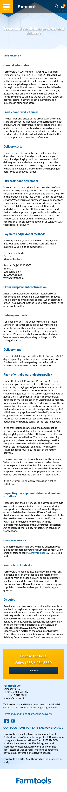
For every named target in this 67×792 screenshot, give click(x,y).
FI (59, 11)
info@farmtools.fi (35, 552)
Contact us (33, 670)
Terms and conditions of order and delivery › (27, 713)
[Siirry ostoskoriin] (62, 7)
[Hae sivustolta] (56, 6)
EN (63, 11)
